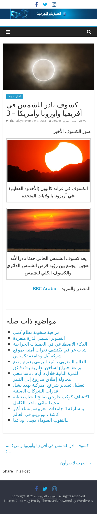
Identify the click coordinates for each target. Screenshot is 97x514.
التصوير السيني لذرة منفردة (39, 338)
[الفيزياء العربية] (48, 11)
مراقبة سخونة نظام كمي (36, 332)
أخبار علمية (15, 96)
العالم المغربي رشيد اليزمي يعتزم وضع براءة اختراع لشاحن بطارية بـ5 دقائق (49, 364)
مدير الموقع (69, 121)
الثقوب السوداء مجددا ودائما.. (40, 420)
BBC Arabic (45, 288)
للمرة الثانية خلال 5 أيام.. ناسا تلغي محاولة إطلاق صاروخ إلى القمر (45, 376)
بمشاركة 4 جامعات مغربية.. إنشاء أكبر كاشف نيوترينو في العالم (48, 411)
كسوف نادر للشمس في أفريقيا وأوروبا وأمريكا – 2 (47, 449)
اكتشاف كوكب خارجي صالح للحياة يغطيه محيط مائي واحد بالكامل (51, 400)
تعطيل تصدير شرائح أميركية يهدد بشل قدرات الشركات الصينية (49, 388)
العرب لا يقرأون (76, 463)
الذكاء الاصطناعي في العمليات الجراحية (50, 344)
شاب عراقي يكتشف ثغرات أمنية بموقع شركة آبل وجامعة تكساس (50, 353)
